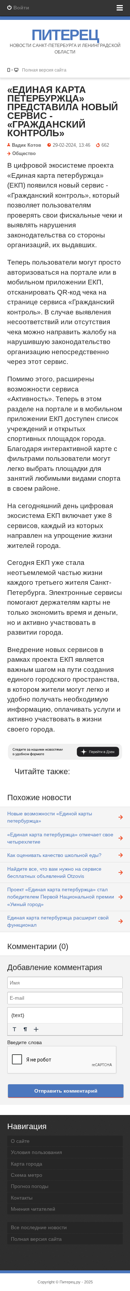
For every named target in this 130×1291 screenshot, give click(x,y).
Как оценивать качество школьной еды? (54, 855)
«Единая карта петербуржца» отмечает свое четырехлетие (60, 838)
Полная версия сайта (44, 70)
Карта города (26, 1164)
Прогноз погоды (29, 1186)
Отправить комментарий (66, 1091)
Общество (24, 153)
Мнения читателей (33, 1209)
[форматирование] (14, 1029)
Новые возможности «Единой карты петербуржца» (49, 817)
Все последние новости (39, 1227)
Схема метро (26, 1175)
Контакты (21, 1198)
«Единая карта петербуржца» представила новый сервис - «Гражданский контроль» (62, 111)
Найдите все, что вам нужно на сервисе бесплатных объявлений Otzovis (54, 872)
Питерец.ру (70, 1282)
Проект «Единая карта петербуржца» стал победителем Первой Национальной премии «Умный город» (60, 897)
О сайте (20, 1141)
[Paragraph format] (25, 1029)
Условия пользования (36, 1152)
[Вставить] (36, 1029)
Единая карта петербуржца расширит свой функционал (58, 921)
